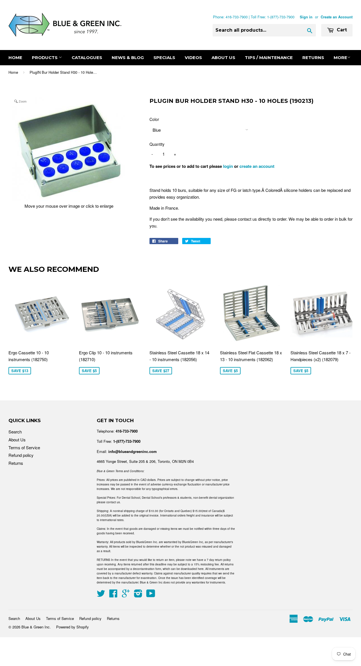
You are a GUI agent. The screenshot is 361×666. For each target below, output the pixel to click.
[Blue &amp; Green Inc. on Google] (126, 595)
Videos (193, 57)
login (228, 166)
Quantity (156, 144)
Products (45, 57)
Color (154, 119)
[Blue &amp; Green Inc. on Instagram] (138, 595)
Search (15, 432)
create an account (256, 166)
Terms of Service (24, 447)
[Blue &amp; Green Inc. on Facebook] (113, 595)
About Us (223, 57)
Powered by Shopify (72, 627)
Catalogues (87, 57)
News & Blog (128, 57)
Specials (164, 57)
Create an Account (337, 16)
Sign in (306, 16)
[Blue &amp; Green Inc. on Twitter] (101, 595)
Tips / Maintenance (269, 57)
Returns (313, 57)
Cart (341, 29)
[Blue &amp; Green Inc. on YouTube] (150, 595)
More (340, 57)
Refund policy (21, 455)
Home (15, 57)
